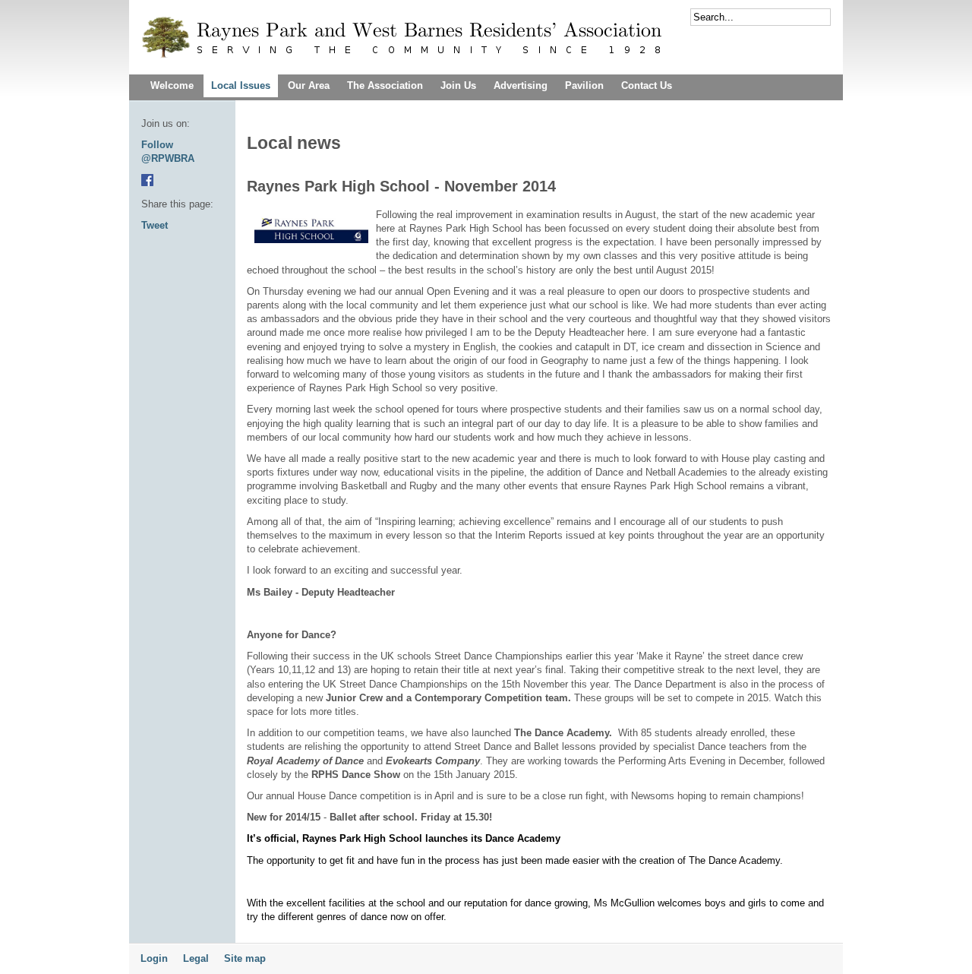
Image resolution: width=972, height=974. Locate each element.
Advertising (521, 85)
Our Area (309, 85)
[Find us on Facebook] (147, 182)
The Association (385, 85)
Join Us (458, 85)
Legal (196, 958)
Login (154, 958)
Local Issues (240, 85)
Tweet (154, 225)
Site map (245, 958)
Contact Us (646, 85)
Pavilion (584, 85)
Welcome (172, 85)
